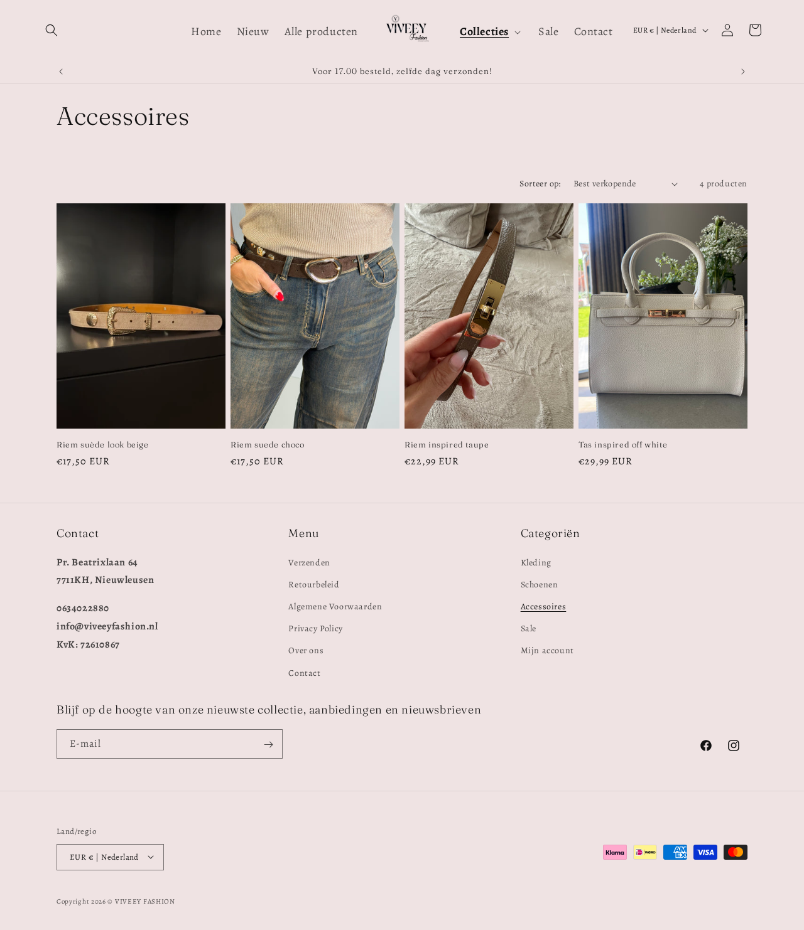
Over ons (305, 650)
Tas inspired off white (623, 444)
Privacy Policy (315, 628)
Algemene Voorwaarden (335, 606)
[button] (51, 30)
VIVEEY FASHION (145, 901)
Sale (528, 628)
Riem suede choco (268, 444)
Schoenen (539, 584)
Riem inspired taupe (447, 444)
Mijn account (547, 650)
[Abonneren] (268, 744)
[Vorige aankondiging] (61, 71)
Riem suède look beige (103, 444)
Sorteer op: (539, 184)
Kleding (536, 562)
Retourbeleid (313, 584)
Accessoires (544, 606)
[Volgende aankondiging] (743, 71)
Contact (304, 672)
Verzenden (309, 562)
